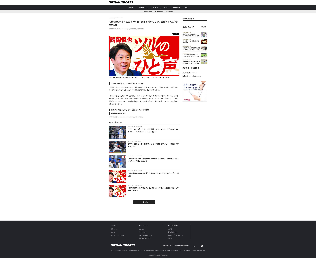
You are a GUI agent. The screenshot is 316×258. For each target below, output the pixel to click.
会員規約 (141, 229)
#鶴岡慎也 (140, 28)
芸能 (186, 7)
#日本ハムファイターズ (122, 28)
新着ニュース (114, 229)
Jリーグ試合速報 (159, 11)
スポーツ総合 (176, 7)
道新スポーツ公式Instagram (193, 76)
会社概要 (170, 229)
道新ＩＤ (170, 238)
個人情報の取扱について (145, 235)
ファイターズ (142, 7)
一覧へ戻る (145, 202)
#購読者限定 (112, 28)
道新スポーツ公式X (191, 72)
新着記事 (131, 7)
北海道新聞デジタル (173, 232)
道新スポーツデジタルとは (117, 235)
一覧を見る (203, 26)
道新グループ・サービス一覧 (175, 235)
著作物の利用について (145, 238)
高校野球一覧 (169, 11)
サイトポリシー (143, 232)
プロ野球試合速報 (147, 11)
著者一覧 (113, 232)
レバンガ (165, 7)
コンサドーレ (154, 7)
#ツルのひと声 (133, 28)
